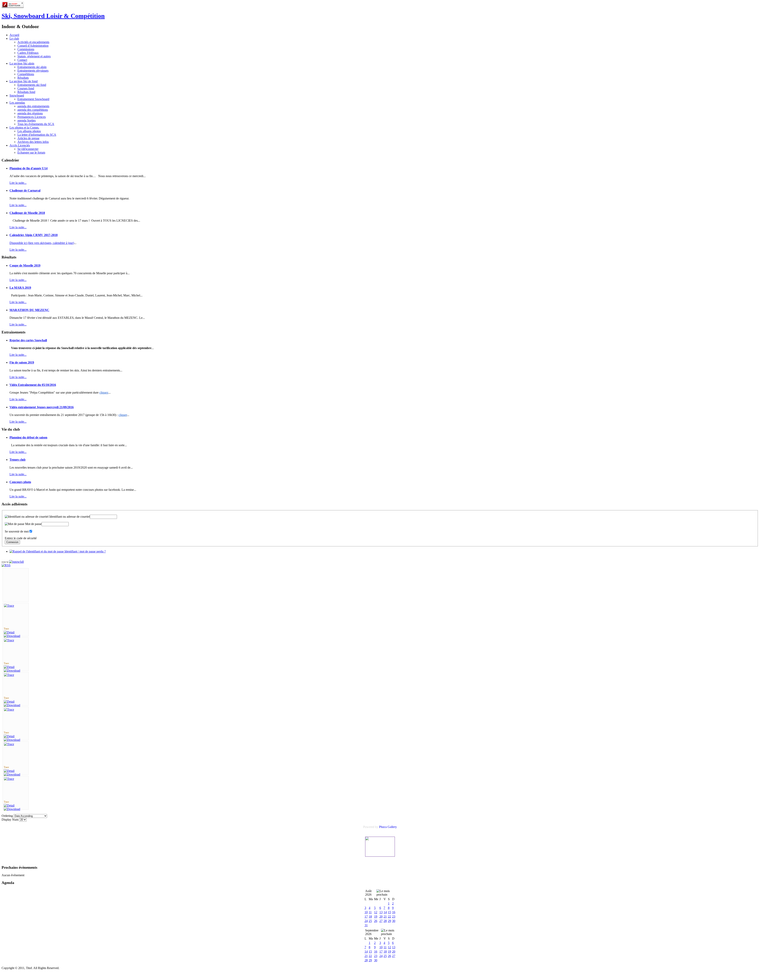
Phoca (383, 827)
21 (385, 916)
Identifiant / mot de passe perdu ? (85, 551)
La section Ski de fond (24, 81)
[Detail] (9, 632)
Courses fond (25, 88)
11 (370, 912)
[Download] (12, 636)
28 (385, 921)
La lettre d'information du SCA (36, 134)
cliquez (103, 392)
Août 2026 (368, 892)
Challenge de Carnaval (25, 190)
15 (389, 912)
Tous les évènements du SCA (35, 124)
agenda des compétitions (32, 109)
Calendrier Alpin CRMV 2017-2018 (34, 235)
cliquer (123, 415)
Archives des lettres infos (33, 141)
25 (370, 921)
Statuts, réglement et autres (34, 56)
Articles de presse (28, 138)
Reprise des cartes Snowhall (28, 340)
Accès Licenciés (20, 145)
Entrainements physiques (32, 70)
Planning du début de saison (28, 437)
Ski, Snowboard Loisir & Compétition (53, 15)
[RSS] (6, 565)
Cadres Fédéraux (28, 52)
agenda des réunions (30, 113)
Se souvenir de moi (17, 531)
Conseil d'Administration (32, 45)
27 (381, 921)
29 (389, 921)
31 (366, 925)
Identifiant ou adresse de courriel (69, 516)
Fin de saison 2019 (22, 362)
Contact (22, 60)
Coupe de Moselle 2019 (25, 265)
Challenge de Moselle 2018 (27, 213)
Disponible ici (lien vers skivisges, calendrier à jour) (42, 243)
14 (385, 912)
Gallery (392, 827)
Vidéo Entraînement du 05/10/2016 (33, 384)
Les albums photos (29, 131)
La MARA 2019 (20, 287)
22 (389, 916)
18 (370, 916)
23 (393, 916)
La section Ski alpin (22, 63)
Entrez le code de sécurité (21, 538)
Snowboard (17, 95)
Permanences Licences (31, 117)
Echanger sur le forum (31, 152)
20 (381, 916)
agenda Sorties (26, 120)
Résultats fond (26, 92)
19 (375, 916)
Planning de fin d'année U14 (29, 168)
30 (393, 921)
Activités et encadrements (33, 42)
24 (366, 921)
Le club (14, 38)
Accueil (14, 35)
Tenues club (18, 459)
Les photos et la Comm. (24, 127)
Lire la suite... (18, 182)
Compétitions (25, 74)
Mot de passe (33, 524)
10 (366, 912)
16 (393, 912)
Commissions (25, 49)
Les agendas (17, 102)
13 (381, 912)
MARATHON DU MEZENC (29, 310)
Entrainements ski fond (31, 84)
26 (375, 921)
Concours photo (20, 482)
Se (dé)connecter (27, 149)
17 (366, 916)
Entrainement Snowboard (33, 99)
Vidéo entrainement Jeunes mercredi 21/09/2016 (42, 407)
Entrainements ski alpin (32, 67)
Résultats (23, 77)
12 (375, 912)
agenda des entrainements (33, 106)
